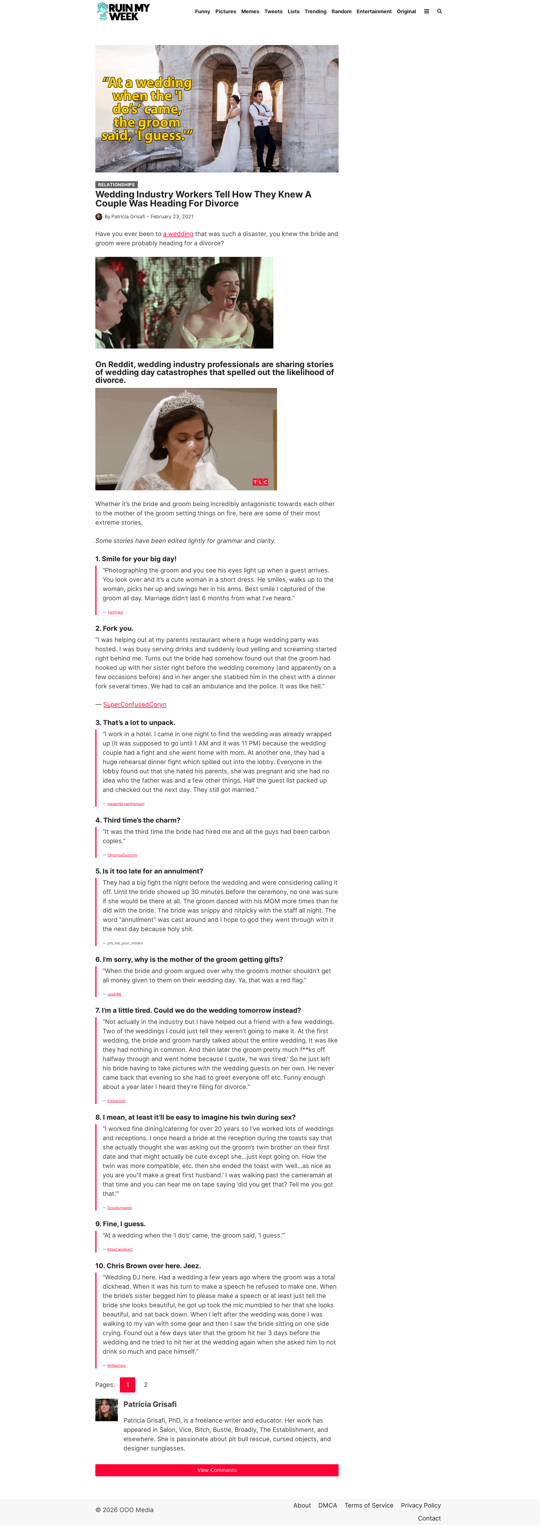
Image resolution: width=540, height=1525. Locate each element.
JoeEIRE (114, 994)
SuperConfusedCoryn (134, 704)
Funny (202, 11)
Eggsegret (116, 1101)
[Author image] (98, 216)
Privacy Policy (421, 1505)
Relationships (116, 184)
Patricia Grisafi (128, 216)
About (302, 1505)
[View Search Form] (440, 11)
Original (406, 11)
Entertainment (374, 11)
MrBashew (116, 1365)
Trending (316, 11)
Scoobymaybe (119, 1207)
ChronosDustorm (122, 855)
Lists (294, 11)
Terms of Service (369, 1505)
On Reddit (114, 364)
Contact (429, 1518)
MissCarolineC (119, 1249)
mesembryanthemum (125, 803)
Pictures (225, 11)
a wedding (178, 233)
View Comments (217, 1470)
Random (342, 11)
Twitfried (115, 612)
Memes (250, 11)
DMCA (327, 1505)
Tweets (273, 11)
